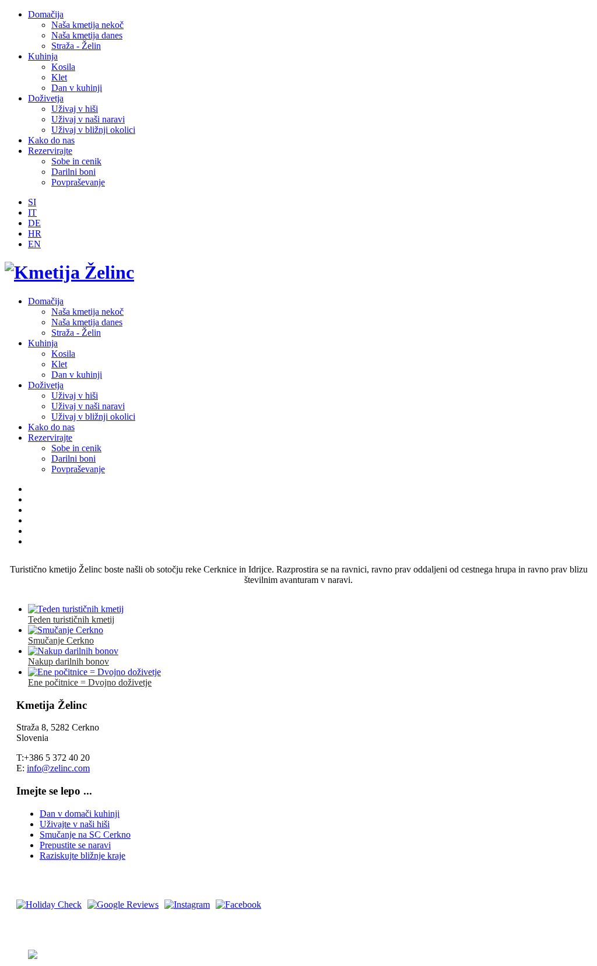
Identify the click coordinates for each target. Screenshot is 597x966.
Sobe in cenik (76, 161)
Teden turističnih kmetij (71, 619)
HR (34, 233)
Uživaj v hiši (74, 109)
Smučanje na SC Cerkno (85, 834)
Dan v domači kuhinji (80, 814)
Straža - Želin (76, 46)
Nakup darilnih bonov (68, 661)
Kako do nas (51, 140)
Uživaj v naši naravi (88, 119)
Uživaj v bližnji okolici (93, 130)
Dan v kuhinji (76, 88)
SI (32, 202)
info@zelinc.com (58, 768)
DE (34, 223)
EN (34, 244)
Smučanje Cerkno (61, 640)
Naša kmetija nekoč (87, 25)
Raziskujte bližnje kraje (82, 855)
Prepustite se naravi (75, 845)
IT (32, 212)
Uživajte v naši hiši (75, 824)
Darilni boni (73, 172)
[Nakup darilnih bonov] (73, 651)
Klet (59, 77)
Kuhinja (43, 56)
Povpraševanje (78, 182)
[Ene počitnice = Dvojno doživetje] (94, 672)
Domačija (46, 14)
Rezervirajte (50, 151)
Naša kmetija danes (86, 35)
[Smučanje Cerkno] (65, 630)
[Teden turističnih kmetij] (76, 609)
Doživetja (46, 98)
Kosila (63, 67)
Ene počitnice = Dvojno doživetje (90, 682)
